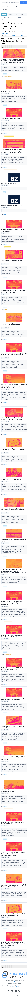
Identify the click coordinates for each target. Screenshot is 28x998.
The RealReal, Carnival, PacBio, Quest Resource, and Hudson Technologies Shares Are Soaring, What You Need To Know (13, 151)
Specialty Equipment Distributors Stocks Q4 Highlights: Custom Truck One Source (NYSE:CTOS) (13, 758)
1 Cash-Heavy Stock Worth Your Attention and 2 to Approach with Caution (12, 727)
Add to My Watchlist (5, 33)
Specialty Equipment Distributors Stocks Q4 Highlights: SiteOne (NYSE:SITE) (13, 914)
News (8, 17)
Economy (6, 76)
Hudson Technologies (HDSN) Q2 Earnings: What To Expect (13, 230)
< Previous (3, 46)
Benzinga (4, 192)
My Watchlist (15, 6)
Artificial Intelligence (8, 169)
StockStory (4, 133)
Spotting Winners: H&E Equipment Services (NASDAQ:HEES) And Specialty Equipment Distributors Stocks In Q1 (13, 509)
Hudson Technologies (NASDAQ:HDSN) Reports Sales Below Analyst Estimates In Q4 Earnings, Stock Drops (13, 944)
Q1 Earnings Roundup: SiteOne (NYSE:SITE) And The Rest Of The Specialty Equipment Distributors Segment (13, 449)
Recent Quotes (5, 6)
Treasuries (4, 19)
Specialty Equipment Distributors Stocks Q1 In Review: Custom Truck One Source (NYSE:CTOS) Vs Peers (14, 386)
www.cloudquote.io (14, 981)
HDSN (20, 26)
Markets (4, 14)
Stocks (10, 14)
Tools (22, 14)
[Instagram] (19, 990)
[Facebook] (12, 990)
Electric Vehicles (7, 135)
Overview (4, 17)
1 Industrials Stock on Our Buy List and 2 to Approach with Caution (13, 790)
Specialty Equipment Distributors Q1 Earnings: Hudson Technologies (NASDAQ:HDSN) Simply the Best (14, 354)
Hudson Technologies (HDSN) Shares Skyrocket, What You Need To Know (11, 636)
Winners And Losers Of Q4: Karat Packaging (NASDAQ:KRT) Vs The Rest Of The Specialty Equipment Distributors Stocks (13, 885)
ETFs (16, 14)
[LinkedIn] (15, 990)
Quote (5, 35)
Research (22, 35)
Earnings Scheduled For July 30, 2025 (12, 205)
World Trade (12, 135)
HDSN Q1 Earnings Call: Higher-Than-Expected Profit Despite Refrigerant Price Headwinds (12, 603)
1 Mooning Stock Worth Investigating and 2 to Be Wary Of (13, 540)
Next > (26, 46)
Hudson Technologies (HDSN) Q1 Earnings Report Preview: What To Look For (12, 698)
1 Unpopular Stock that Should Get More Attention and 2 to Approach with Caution (12, 418)
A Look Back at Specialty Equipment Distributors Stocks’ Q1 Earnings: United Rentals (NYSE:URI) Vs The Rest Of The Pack (13, 571)
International (18, 17)
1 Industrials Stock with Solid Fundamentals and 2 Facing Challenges (13, 291)
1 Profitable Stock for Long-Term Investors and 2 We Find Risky (13, 261)
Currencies (12, 17)
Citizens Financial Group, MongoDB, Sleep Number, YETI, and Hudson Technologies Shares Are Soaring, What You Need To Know (13, 61)
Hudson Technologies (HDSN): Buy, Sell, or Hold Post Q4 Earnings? (13, 823)
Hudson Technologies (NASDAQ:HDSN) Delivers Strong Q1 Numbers (12, 668)
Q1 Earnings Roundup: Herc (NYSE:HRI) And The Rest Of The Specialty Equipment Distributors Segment (13, 324)
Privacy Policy (23, 985)
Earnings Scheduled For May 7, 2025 (12, 183)
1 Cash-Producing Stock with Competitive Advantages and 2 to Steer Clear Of (12, 478)
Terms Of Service (15, 986)
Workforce (9, 76)
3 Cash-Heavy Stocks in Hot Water (10, 118)
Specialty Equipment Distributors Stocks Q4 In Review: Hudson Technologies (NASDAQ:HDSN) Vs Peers (13, 854)
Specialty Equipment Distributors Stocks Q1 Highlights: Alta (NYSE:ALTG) (13, 90)
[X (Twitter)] (8, 990)
